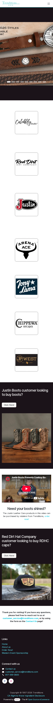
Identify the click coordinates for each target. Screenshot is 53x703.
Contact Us (31, 621)
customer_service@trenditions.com (20, 618)
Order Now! (7, 650)
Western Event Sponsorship (15, 653)
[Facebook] (4, 681)
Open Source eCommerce (38, 699)
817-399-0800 (12, 675)
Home (5, 644)
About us (6, 647)
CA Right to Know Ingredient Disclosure (26, 695)
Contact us (10, 669)
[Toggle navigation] (48, 3)
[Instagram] (11, 681)
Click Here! (9, 405)
